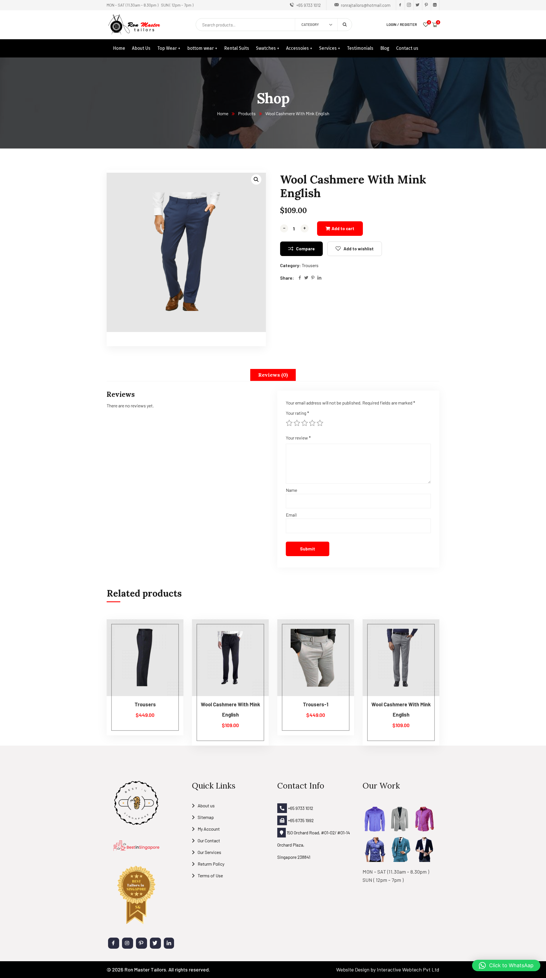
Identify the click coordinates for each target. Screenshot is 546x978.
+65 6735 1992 (300, 820)
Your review (298, 437)
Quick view (168, 658)
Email (291, 514)
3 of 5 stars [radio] (304, 423)
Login (391, 24)
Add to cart (343, 228)
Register (408, 24)
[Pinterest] (313, 278)
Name (291, 490)
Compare (305, 248)
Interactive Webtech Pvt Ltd (408, 969)
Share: (287, 277)
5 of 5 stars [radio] (320, 423)
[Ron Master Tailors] (134, 25)
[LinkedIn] (319, 278)
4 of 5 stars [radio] (312, 423)
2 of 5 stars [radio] (296, 423)
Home (222, 113)
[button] (256, 179)
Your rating (297, 413)
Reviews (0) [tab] (273, 375)
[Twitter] (306, 278)
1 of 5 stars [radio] (289, 423)
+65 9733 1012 (300, 808)
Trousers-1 (315, 704)
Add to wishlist (359, 248)
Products (247, 113)
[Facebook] (300, 278)
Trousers (310, 265)
